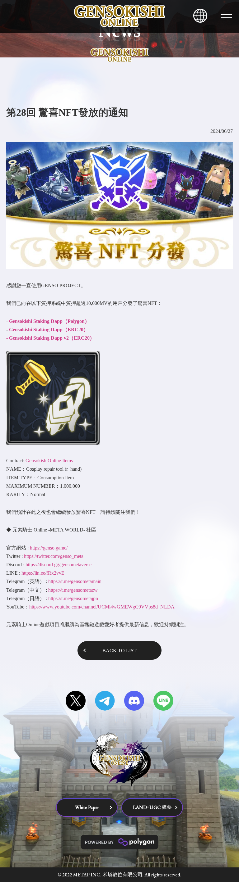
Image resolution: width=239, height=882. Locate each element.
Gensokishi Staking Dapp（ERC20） (48, 329)
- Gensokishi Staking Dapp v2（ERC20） (50, 338)
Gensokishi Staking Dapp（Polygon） (49, 321)
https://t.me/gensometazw (73, 590)
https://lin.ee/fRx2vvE (42, 573)
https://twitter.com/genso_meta (53, 556)
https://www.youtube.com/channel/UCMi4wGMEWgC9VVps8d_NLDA (102, 606)
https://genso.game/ (49, 547)
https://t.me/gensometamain (74, 581)
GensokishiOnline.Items (49, 460)
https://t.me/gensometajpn (73, 598)
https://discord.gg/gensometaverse (58, 564)
